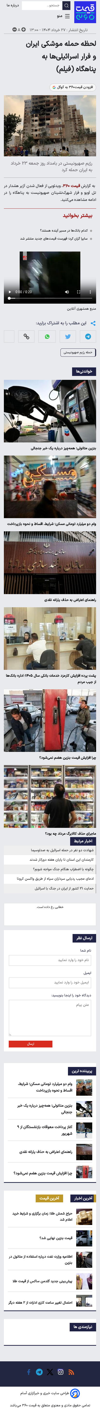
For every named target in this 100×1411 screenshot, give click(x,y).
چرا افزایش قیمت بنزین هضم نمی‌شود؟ (67, 757)
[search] (66, 5)
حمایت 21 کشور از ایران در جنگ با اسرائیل (64, 888)
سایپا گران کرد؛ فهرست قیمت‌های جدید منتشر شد (54, 238)
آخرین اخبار (83, 1198)
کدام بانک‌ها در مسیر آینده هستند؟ (64, 230)
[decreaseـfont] (14, 29)
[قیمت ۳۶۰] (85, 12)
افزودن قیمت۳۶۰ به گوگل (75, 87)
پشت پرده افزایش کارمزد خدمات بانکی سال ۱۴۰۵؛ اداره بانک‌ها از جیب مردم (51, 679)
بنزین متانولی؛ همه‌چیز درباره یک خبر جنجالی (63, 448)
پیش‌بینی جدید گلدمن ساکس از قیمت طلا (42, 1281)
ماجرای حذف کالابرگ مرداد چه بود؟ (70, 833)
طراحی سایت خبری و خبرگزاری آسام (44, 1393)
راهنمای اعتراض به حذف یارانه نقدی (70, 600)
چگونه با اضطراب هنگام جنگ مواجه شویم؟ (63, 869)
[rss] (71, 1372)
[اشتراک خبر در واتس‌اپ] (47, 337)
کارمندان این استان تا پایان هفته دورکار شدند (62, 859)
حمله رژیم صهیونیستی (78, 352)
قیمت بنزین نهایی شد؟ (56, 1238)
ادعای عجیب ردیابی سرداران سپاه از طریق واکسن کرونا (55, 878)
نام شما (85, 950)
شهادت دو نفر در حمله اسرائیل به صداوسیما (62, 850)
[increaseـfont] (23, 29)
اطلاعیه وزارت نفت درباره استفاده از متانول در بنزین (40, 1259)
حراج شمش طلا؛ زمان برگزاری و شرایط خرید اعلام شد (42, 1216)
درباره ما (13, 5)
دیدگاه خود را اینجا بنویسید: (71, 995)
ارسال (30, 1044)
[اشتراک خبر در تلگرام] (88, 336)
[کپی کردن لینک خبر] (26, 336)
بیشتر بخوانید (77, 215)
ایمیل (87, 973)
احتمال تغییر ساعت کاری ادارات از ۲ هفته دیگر (40, 1302)
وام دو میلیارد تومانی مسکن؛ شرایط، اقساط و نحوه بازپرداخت (51, 524)
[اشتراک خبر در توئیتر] (68, 336)
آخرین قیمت (49, 1198)
